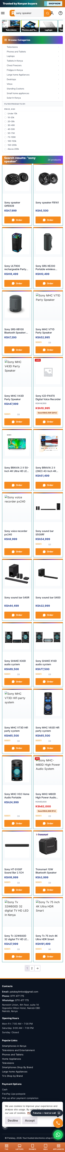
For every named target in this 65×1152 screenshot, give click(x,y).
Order (19, 220)
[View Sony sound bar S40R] (17, 574)
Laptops (11, 56)
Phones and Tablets (16, 51)
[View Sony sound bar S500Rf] (48, 507)
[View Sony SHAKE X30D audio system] (17, 637)
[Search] (47, 13)
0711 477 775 (17, 996)
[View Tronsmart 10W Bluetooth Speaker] (48, 845)
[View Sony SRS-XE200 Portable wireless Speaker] (48, 242)
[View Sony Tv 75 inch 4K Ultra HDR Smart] (48, 912)
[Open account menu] (52, 13)
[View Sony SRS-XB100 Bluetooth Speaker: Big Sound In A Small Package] (17, 305)
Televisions (12, 47)
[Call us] (58, 1123)
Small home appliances (18, 93)
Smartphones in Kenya (14, 1046)
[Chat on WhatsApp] (58, 1135)
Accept (30, 1120)
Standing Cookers (15, 88)
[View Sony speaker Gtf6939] (17, 178)
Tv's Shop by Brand (12, 1075)
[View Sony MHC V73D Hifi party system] (17, 703)
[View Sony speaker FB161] (48, 178)
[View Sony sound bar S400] (48, 574)
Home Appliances (11, 1058)
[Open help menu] (61, 13)
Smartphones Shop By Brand (17, 1067)
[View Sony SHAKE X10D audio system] (48, 637)
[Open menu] (4, 13)
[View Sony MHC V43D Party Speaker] (17, 372)
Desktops (11, 79)
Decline (13, 1120)
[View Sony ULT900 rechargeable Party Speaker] (17, 242)
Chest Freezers (14, 65)
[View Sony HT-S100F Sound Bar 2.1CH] (17, 845)
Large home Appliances (18, 74)
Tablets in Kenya (15, 60)
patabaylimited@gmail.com (24, 991)
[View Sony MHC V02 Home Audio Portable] (17, 770)
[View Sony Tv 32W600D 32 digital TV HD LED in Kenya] (17, 912)
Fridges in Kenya (15, 70)
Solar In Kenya (14, 97)
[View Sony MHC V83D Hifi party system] (48, 703)
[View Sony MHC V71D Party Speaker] (48, 305)
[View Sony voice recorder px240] (17, 507)
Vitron (9, 84)
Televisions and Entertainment (18, 1050)
